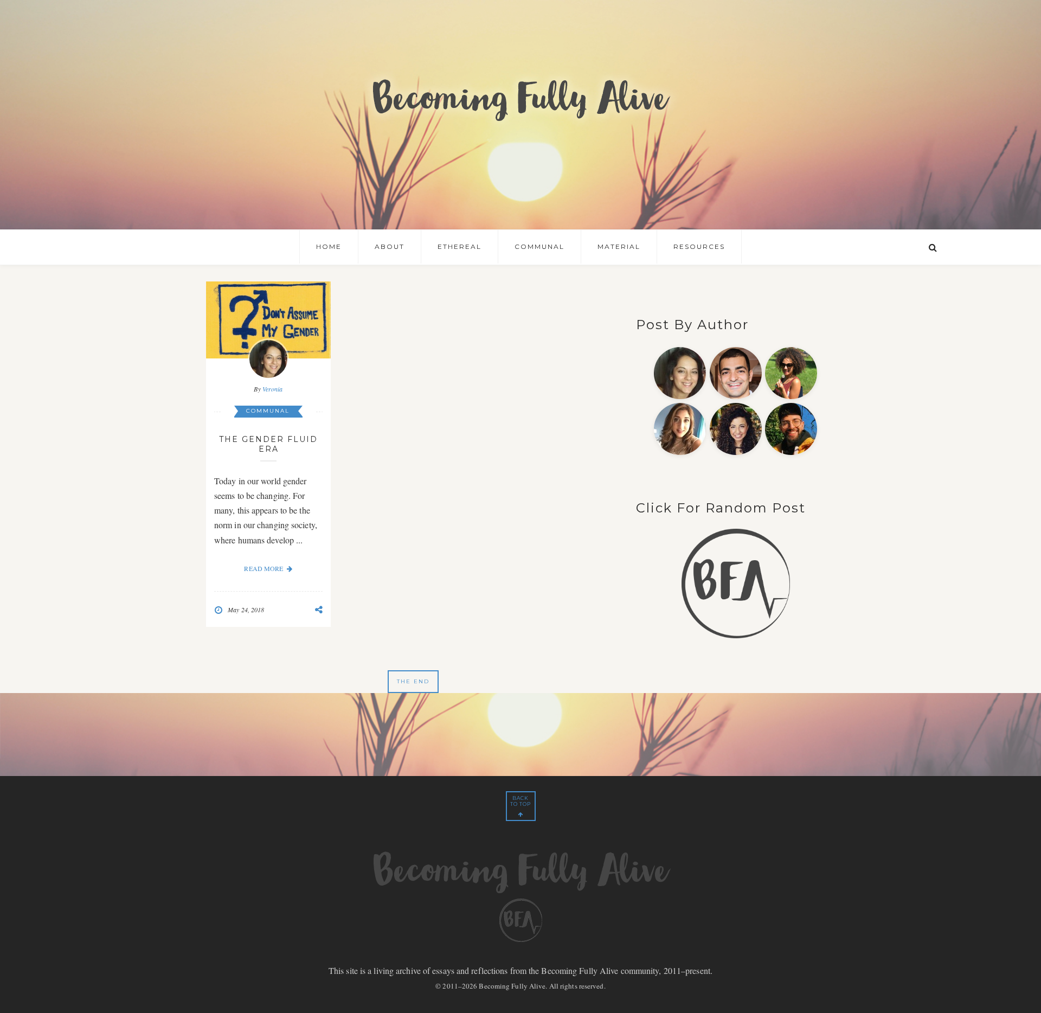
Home (329, 246)
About (389, 246)
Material (618, 246)
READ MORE (263, 568)
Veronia (272, 388)
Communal (539, 246)
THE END (413, 681)
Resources (699, 246)
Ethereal (459, 246)
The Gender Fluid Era (268, 444)
